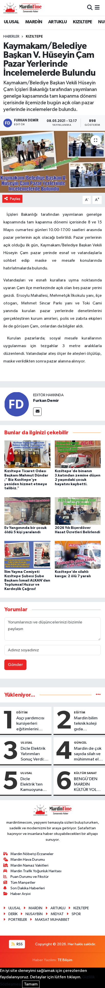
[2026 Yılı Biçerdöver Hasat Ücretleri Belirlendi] (78, 511)
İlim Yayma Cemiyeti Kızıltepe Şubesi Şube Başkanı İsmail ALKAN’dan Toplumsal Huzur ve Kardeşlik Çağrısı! (27, 580)
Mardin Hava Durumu (27, 859)
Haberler (11, 36)
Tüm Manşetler (22, 882)
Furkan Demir (46, 401)
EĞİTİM (22, 712)
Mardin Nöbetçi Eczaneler (32, 854)
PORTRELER (17, 920)
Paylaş (15, 199)
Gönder (15, 665)
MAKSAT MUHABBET (52, 920)
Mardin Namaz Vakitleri (29, 865)
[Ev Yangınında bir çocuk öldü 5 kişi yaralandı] (27, 511)
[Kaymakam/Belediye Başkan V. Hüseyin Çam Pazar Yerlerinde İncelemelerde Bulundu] (52, 161)
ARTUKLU (57, 22)
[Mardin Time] (22, 8)
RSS (19, 944)
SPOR (76, 914)
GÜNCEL (80, 742)
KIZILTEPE (82, 22)
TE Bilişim (65, 960)
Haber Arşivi (20, 894)
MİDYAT (57, 914)
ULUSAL (11, 22)
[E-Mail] (37, 411)
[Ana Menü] (97, 8)
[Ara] (90, 8)
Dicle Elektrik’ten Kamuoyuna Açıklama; (31, 785)
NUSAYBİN (34, 914)
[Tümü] (98, 695)
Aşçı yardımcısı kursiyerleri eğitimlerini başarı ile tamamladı (30, 724)
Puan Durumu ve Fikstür (29, 877)
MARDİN (33, 22)
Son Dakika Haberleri (27, 888)
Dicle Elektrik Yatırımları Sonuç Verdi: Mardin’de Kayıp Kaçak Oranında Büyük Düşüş (33, 754)
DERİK (13, 914)
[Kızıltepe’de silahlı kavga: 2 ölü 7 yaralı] (78, 555)
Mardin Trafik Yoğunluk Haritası (35, 871)
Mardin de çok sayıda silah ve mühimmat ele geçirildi (87, 754)
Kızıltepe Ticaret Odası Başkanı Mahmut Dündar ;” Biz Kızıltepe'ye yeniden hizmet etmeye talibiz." (26, 479)
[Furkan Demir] (16, 404)
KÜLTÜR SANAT (85, 773)
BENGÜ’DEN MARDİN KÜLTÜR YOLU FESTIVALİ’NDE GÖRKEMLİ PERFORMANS (87, 785)
